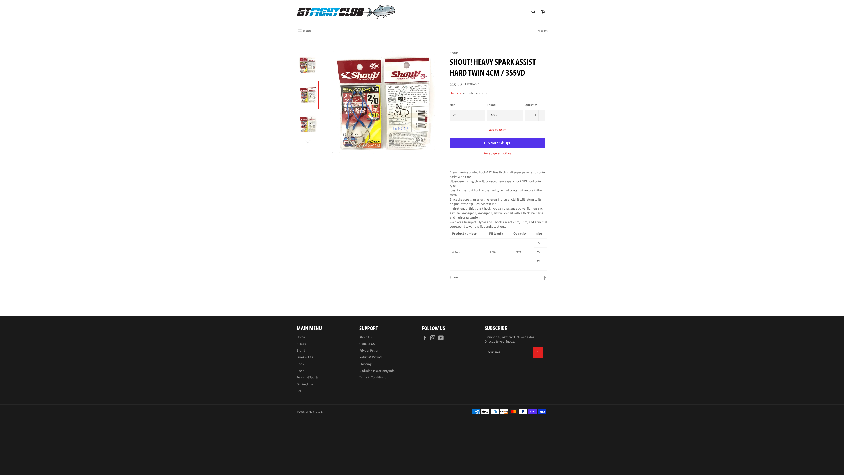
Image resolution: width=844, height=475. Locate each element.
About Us (365, 337)
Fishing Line (305, 384)
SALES (301, 391)
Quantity (531, 105)
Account (542, 31)
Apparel (302, 344)
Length (492, 105)
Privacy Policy (368, 350)
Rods (300, 364)
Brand (301, 350)
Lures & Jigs (305, 357)
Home (301, 337)
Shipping (455, 93)
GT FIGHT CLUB (314, 412)
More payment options (497, 153)
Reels (300, 371)
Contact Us (367, 344)
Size (452, 105)
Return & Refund (370, 357)
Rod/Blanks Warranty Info (377, 371)
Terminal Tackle (307, 377)
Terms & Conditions (372, 377)
